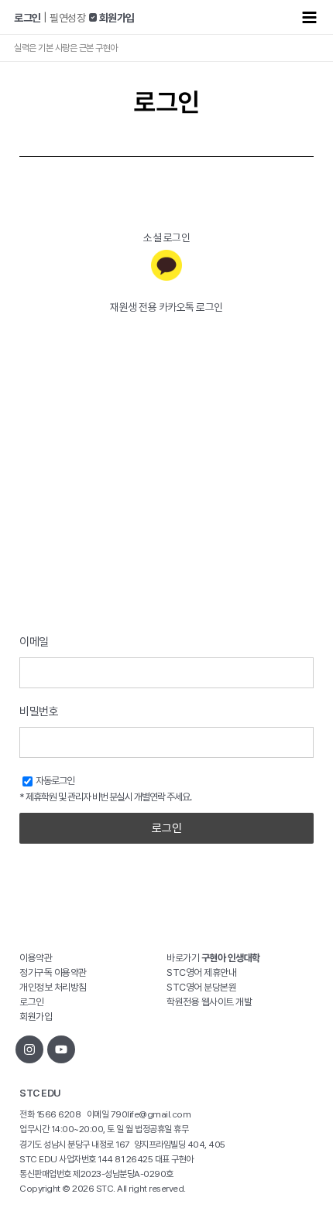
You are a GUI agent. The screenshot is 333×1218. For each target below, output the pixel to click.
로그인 (167, 828)
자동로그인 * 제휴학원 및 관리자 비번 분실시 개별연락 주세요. (105, 789)
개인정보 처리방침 (53, 987)
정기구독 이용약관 (53, 972)
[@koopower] (61, 1049)
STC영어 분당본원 (201, 987)
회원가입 (35, 1016)
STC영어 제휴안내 (201, 972)
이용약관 (35, 958)
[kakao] (166, 265)
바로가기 (213, 958)
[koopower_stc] (29, 1049)
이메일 (34, 642)
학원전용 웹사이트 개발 (209, 1002)
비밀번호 (38, 711)
